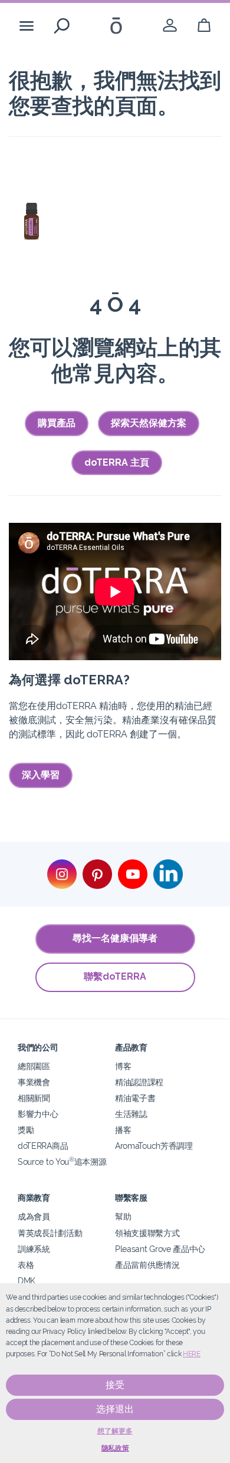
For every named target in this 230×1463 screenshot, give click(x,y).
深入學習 (41, 774)
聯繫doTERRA (115, 976)
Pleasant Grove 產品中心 (160, 1249)
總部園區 (34, 1066)
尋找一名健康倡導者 (115, 938)
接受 (115, 1384)
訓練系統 (34, 1249)
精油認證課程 (139, 1082)
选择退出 (115, 1409)
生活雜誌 (131, 1114)
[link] (170, 25)
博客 (123, 1066)
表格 (26, 1265)
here (192, 1354)
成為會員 (34, 1216)
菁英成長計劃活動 (50, 1233)
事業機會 (34, 1082)
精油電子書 (135, 1098)
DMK (26, 1281)
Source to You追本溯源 (62, 1161)
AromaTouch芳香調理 (154, 1146)
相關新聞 (34, 1098)
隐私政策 (115, 1448)
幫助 (123, 1216)
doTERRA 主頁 (116, 462)
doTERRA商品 (43, 1146)
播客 (123, 1130)
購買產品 (56, 423)
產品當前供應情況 (147, 1265)
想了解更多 (115, 1431)
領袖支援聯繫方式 (147, 1233)
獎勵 (26, 1130)
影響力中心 (38, 1114)
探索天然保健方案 (148, 423)
